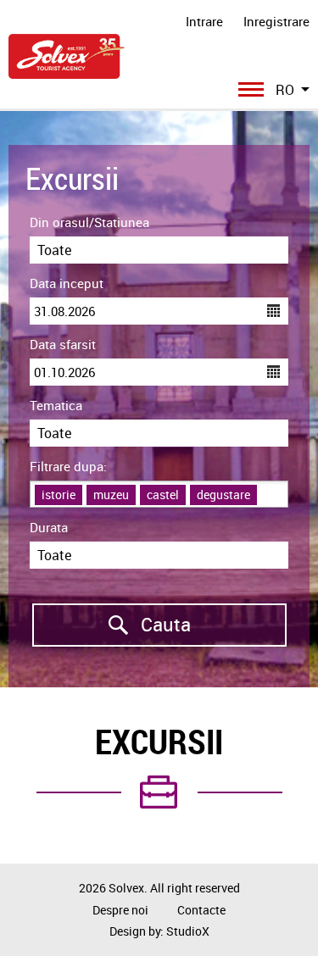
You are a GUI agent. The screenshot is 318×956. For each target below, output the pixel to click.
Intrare (204, 21)
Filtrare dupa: (68, 466)
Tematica (56, 405)
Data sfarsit (63, 344)
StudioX (187, 931)
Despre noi (120, 910)
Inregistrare (276, 21)
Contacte (201, 910)
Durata (49, 527)
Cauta (111, 624)
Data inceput (66, 283)
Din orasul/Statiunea (89, 222)
